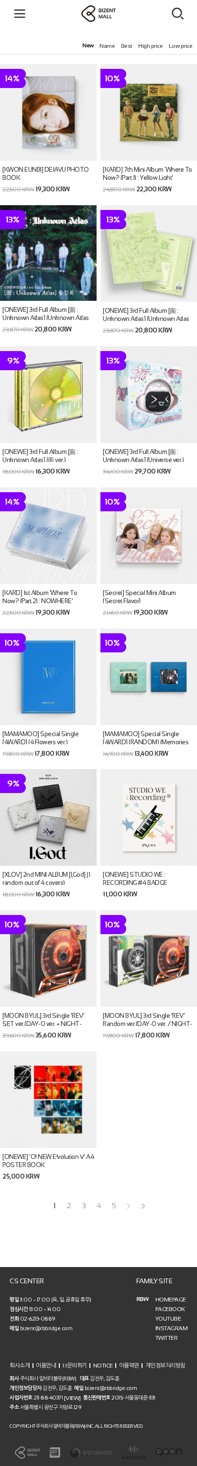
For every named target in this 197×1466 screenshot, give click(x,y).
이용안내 (46, 1365)
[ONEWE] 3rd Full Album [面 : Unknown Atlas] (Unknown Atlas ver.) (146, 319)
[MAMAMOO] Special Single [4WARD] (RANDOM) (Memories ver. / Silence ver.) (145, 741)
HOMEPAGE (170, 1299)
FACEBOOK (170, 1309)
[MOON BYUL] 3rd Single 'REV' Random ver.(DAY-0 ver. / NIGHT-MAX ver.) (147, 1024)
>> (142, 1206)
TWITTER (166, 1337)
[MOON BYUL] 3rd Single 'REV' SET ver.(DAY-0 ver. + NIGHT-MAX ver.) (43, 1024)
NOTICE (103, 1365)
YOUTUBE (168, 1318)
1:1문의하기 (74, 1365)
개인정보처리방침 (165, 1365)
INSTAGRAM (171, 1328)
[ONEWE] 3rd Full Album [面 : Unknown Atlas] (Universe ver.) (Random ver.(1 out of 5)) (143, 460)
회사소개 (20, 1365)
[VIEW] (72, 1398)
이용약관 (129, 1365)
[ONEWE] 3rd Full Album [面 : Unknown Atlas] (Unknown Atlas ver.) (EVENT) (45, 318)
